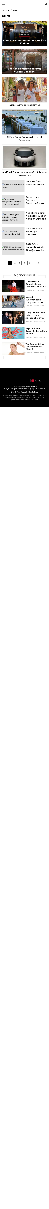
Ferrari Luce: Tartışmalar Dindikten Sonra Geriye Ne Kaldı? (24, 197)
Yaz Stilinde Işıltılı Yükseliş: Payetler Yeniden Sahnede (21, 213)
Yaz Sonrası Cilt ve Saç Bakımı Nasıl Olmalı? (21, 343)
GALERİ (15, 10)
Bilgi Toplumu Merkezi (36, 389)
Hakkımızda (22, 389)
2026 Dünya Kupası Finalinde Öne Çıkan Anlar (21, 243)
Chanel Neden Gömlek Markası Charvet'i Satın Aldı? (24, 281)
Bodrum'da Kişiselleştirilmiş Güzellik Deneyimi (22, 50)
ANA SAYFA (6, 10)
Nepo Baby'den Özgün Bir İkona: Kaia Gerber (21, 328)
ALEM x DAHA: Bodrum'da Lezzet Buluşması (24, 110)
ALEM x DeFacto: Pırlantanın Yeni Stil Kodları (20, 22)
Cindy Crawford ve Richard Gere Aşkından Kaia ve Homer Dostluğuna (24, 313)
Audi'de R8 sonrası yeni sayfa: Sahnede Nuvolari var (24, 147)
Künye (6, 389)
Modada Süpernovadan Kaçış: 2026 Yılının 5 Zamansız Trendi (21, 298)
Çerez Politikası (19, 386)
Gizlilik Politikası (31, 386)
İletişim (14, 389)
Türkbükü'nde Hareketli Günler (15, 181)
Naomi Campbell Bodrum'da (24, 78)
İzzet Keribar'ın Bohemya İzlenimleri (17, 228)
